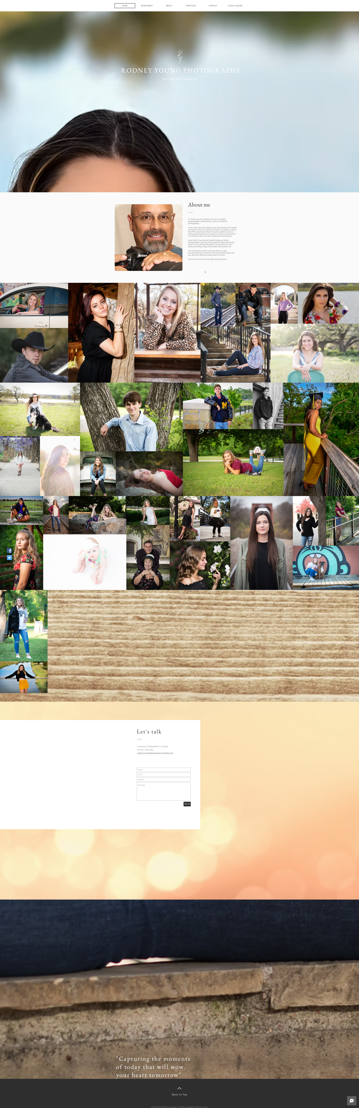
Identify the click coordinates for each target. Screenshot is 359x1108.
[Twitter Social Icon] (9, 557)
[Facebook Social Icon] (9, 550)
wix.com (203, 1107)
